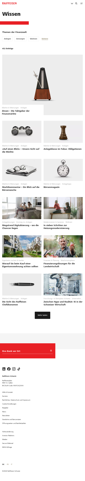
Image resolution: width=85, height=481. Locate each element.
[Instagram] (13, 369)
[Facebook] (9, 369)
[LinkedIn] (4, 369)
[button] (48, 38)
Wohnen (33, 39)
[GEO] (51, 351)
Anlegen (7, 39)
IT (11, 464)
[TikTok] (18, 369)
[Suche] (76, 3)
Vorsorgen (20, 39)
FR (8, 464)
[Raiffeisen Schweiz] (9, 3)
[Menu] (81, 3)
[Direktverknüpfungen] (72, 3)
